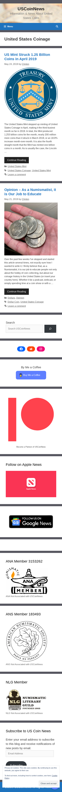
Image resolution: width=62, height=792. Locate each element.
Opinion (20, 298)
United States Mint (17, 166)
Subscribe (16, 765)
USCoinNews (31, 8)
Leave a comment (17, 174)
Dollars (11, 298)
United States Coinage (19, 170)
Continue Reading (16, 160)
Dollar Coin (13, 302)
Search (10, 322)
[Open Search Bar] (57, 26)
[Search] (50, 329)
